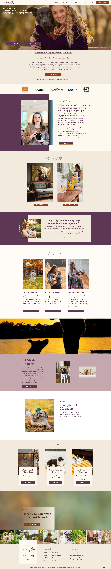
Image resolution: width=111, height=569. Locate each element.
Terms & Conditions (52, 567)
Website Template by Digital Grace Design (60, 567)
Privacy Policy (47, 567)
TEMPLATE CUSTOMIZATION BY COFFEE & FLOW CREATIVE (74, 567)
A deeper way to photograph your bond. (53, 53)
